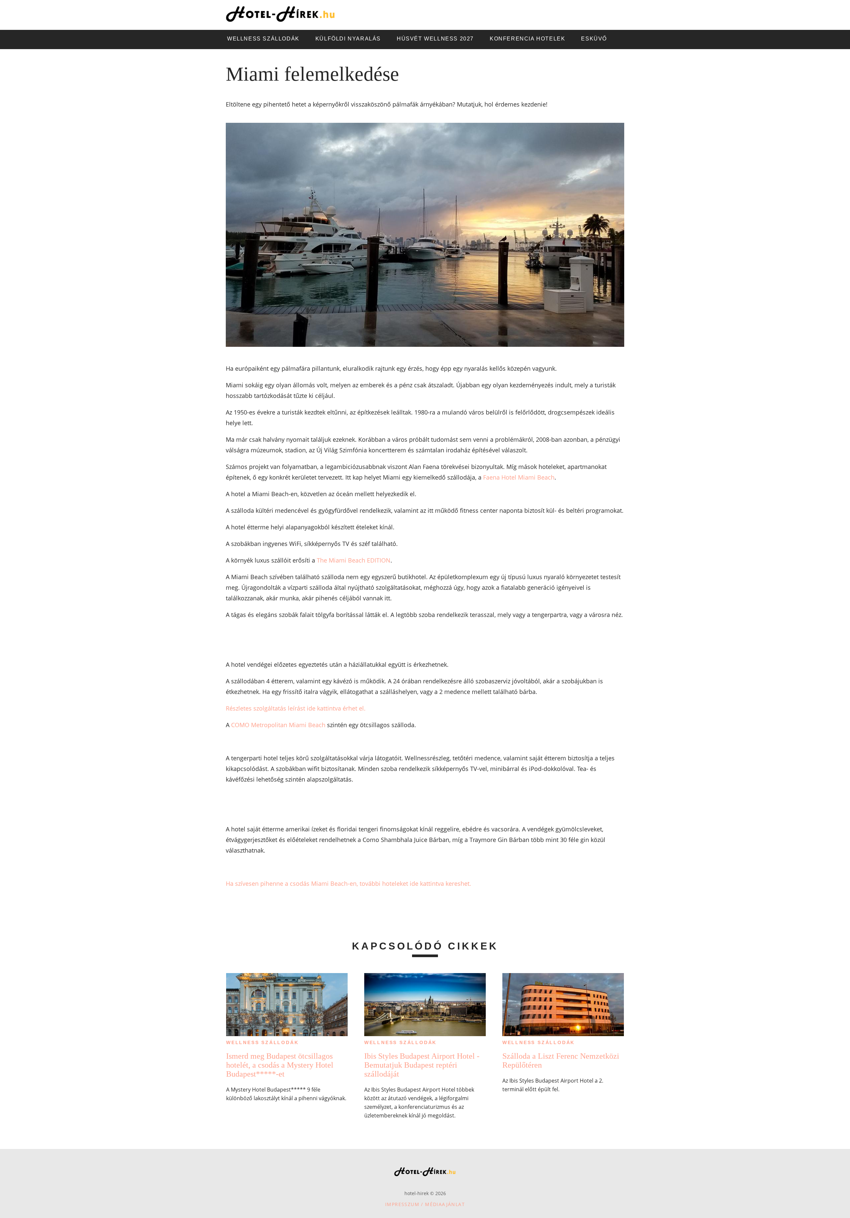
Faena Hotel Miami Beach (518, 477)
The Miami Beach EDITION (353, 560)
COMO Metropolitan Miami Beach (278, 725)
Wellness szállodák (262, 1042)
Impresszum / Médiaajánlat (425, 1204)
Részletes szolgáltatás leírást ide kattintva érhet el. (296, 708)
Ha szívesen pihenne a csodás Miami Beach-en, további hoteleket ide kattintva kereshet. (348, 883)
